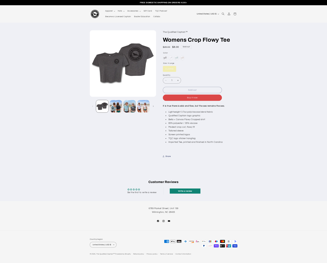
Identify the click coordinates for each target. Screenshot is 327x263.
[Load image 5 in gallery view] (116, 106)
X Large (169, 68)
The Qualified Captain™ (105, 254)
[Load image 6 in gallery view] (130, 106)
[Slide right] (153, 106)
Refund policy (138, 254)
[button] (110, 11)
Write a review (185, 191)
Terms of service (166, 254)
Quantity (166, 75)
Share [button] (168, 156)
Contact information (183, 254)
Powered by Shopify (123, 254)
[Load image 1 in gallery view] (102, 106)
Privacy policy (152, 254)
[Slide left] (92, 106)
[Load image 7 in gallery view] (143, 106)
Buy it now (192, 98)
